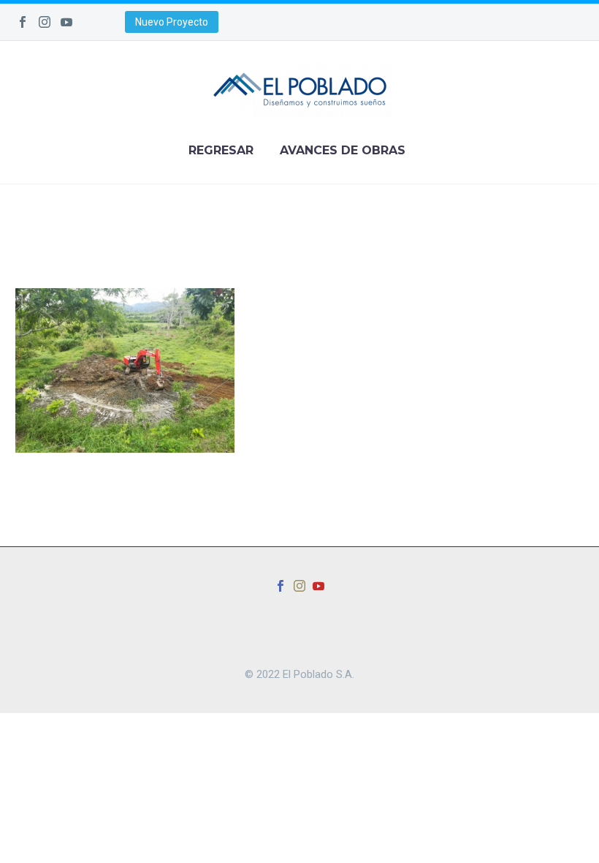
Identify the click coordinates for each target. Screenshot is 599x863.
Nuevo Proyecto (171, 22)
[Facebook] (23, 22)
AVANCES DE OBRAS (342, 150)
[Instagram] (45, 22)
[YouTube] (66, 22)
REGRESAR (220, 150)
